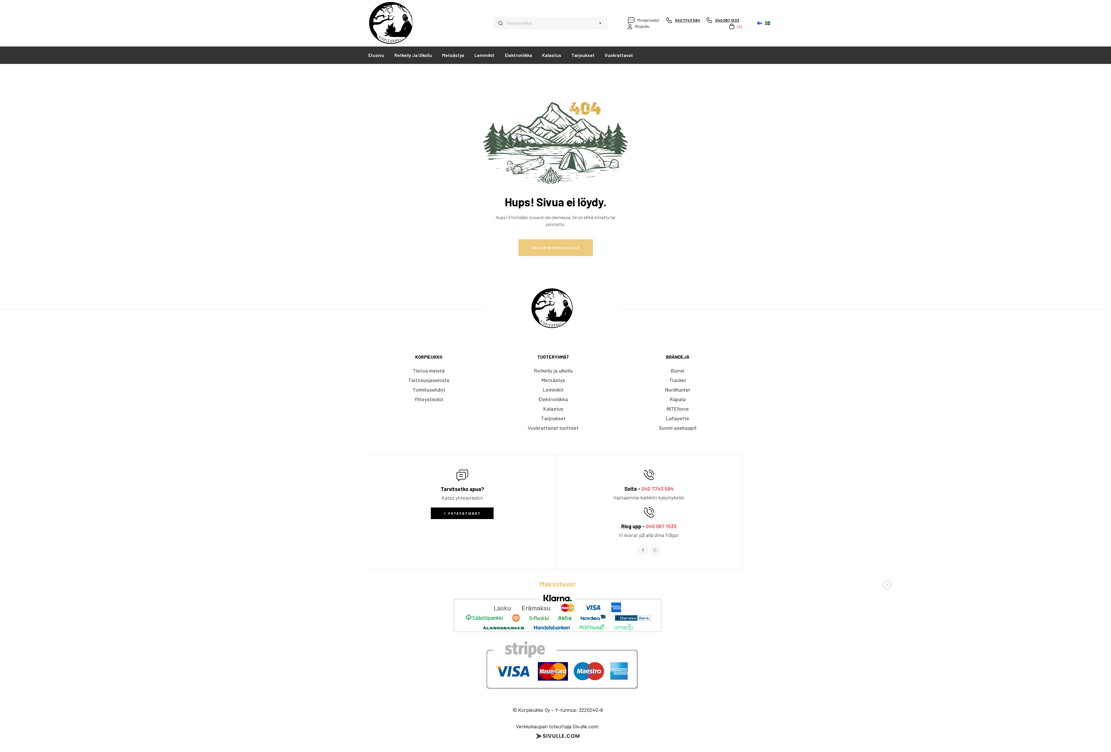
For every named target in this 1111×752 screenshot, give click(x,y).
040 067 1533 (661, 526)
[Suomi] (759, 23)
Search (600, 23)
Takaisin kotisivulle (555, 248)
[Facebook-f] (642, 550)
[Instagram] (654, 550)
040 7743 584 (657, 489)
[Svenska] (767, 23)
